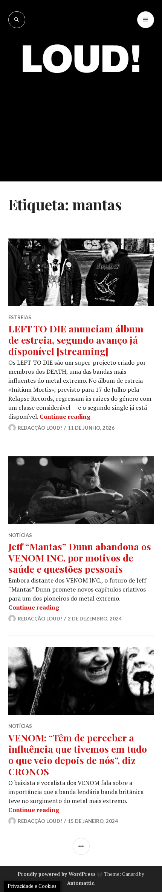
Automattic (80, 883)
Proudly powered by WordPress (57, 874)
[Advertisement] (81, 121)
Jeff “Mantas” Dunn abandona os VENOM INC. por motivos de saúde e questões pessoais (79, 557)
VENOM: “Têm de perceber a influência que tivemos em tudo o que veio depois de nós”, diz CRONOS (77, 754)
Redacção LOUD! (40, 428)
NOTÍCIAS (20, 535)
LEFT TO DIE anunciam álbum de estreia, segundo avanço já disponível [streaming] (76, 339)
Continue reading (65, 416)
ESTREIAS (19, 317)
